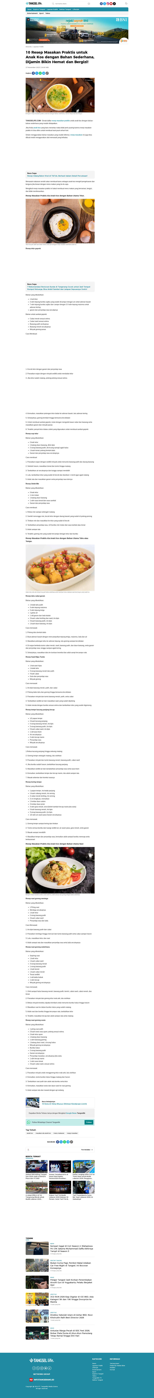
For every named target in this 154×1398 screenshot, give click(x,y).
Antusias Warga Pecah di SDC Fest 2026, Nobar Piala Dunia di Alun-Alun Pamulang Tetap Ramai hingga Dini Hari (71, 1333)
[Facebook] (33, 73)
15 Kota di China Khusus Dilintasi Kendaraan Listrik (64, 1104)
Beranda (29, 46)
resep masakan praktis (61, 121)
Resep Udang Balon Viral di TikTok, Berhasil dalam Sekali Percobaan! (57, 176)
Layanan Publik (38, 46)
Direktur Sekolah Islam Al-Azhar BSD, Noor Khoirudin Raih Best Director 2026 (71, 1316)
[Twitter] (36, 73)
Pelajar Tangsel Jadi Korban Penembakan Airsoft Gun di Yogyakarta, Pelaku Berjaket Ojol (71, 1282)
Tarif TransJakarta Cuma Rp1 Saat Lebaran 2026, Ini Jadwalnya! (83, 1197)
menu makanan (59, 1133)
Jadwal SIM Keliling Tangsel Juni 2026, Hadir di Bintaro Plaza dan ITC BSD (36, 1176)
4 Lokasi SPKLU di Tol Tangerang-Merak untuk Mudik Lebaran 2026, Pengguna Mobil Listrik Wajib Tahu (36, 1199)
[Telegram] (43, 73)
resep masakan (76, 135)
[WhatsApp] (40, 73)
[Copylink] (47, 73)
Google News (71, 1113)
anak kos (37, 128)
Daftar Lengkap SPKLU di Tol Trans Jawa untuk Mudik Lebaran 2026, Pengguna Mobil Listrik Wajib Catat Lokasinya (83, 1178)
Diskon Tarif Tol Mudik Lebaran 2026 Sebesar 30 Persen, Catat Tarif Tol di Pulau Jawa (58, 1198)
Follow (89, 1122)
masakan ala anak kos (43, 1133)
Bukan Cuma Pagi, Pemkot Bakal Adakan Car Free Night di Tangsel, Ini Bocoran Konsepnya (70, 1265)
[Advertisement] (60, 155)
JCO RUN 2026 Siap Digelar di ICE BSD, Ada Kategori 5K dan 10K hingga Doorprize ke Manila (71, 1299)
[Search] (89, 4)
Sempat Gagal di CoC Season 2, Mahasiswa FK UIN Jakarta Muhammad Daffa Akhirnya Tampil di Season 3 (71, 1249)
